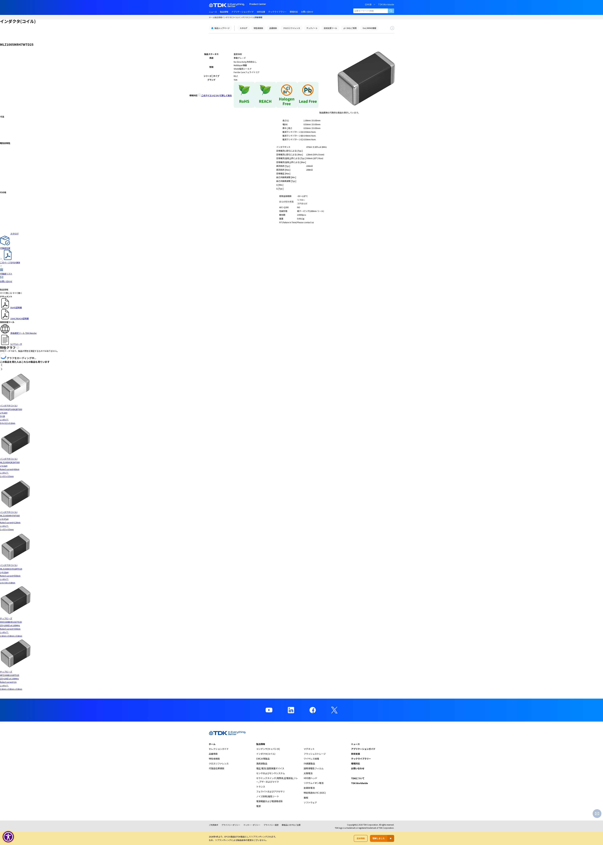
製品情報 (218, 17)
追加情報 (361, 838)
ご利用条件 (213, 824)
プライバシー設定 (271, 824)
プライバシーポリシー (230, 824)
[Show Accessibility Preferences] (8, 836)
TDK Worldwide (386, 4)
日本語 (368, 4)
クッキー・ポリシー (251, 824)
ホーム (212, 17)
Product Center (257, 4)
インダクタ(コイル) (230, 17)
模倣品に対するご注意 (291, 824)
